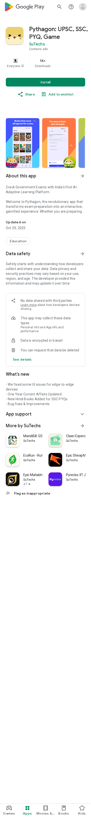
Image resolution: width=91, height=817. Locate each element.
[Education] (18, 241)
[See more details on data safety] (22, 359)
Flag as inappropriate (28, 493)
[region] (45, 63)
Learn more (29, 305)
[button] (22, 66)
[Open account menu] (83, 7)
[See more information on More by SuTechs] (82, 426)
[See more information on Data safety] (82, 254)
